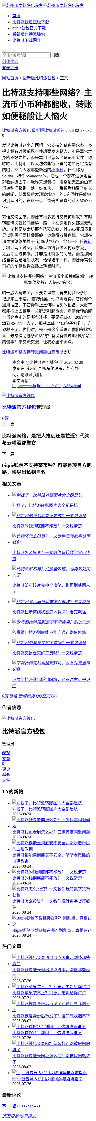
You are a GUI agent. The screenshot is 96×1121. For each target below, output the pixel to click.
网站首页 (10, 78)
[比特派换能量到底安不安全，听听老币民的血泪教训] (53, 845)
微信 (13, 696)
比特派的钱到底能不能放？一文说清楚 (47, 878)
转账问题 (39, 352)
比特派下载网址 (26, 40)
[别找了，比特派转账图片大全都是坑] (53, 802)
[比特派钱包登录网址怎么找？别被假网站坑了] (53, 1046)
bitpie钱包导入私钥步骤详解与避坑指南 (47, 1079)
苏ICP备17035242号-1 (21, 1106)
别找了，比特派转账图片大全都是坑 (45, 809)
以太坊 (65, 352)
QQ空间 (43, 696)
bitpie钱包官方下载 (29, 28)
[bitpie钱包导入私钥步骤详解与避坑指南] (53, 1072)
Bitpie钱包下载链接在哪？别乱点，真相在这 (52, 930)
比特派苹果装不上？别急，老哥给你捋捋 (49, 993)
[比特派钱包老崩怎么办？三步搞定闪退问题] (53, 822)
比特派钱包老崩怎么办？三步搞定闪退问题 (51, 832)
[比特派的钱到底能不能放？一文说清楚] (53, 872)
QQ (54, 696)
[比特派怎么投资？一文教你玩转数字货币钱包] (53, 891)
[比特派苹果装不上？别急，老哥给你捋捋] (53, 986)
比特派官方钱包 (16, 130)
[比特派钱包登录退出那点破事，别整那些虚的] (53, 960)
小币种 (57, 170)
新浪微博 (26, 696)
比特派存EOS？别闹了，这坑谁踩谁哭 (47, 1033)
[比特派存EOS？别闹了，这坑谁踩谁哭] (53, 1026)
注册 (14, 68)
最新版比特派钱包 (28, 34)
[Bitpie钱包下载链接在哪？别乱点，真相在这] (53, 921)
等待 (87, 241)
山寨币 (53, 352)
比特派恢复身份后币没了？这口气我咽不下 (51, 1016)
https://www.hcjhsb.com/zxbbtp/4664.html (46, 385)
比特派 (8, 352)
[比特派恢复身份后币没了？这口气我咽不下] (53, 1006)
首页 (16, 16)
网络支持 (22, 352)
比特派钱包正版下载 (30, 22)
